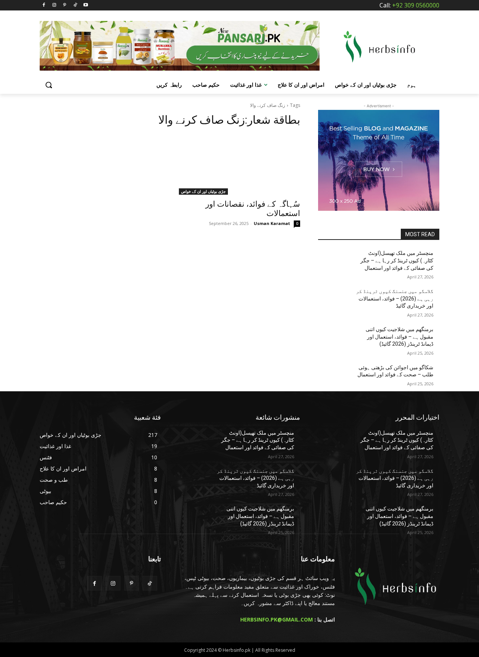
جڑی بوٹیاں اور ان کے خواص (203, 191)
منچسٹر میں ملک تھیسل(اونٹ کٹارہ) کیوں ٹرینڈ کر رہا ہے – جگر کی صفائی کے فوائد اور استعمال (396, 260)
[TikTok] (75, 5)
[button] (49, 85)
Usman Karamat (272, 223)
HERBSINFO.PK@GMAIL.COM (276, 619)
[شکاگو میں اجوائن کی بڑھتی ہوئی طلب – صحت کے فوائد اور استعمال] (336, 376)
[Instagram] (54, 5)
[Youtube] (85, 5)
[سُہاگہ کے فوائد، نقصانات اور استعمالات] (239, 164)
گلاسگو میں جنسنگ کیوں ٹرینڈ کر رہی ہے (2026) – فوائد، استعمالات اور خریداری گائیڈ (394, 298)
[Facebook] (44, 5)
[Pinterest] (65, 5)
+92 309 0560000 (415, 5)
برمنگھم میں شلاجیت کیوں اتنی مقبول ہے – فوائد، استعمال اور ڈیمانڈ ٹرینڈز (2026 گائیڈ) (399, 336)
